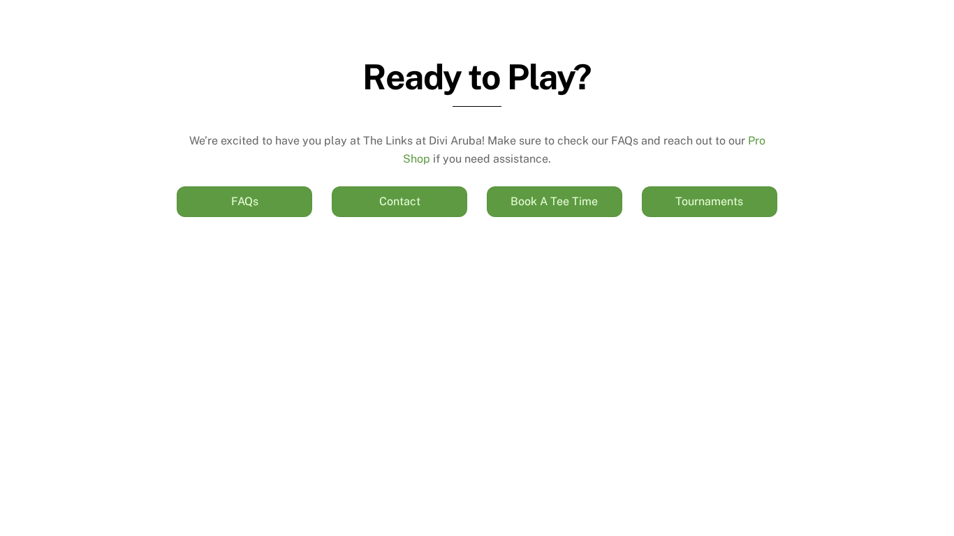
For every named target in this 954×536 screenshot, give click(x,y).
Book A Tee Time (554, 201)
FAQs (244, 201)
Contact (399, 201)
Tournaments (709, 201)
